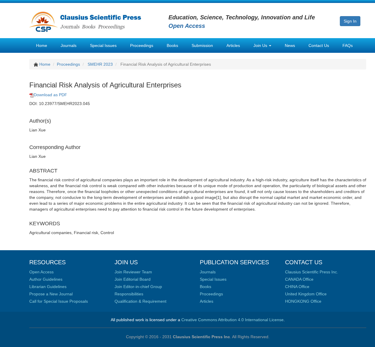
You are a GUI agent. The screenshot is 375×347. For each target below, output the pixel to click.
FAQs (347, 45)
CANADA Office (299, 279)
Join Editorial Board (133, 279)
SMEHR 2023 (100, 64)
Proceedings (141, 45)
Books (172, 45)
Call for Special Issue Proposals (58, 301)
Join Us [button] (260, 45)
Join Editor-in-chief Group (138, 286)
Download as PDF (50, 94)
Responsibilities (129, 294)
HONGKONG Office (303, 301)
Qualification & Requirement (140, 301)
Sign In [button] (350, 21)
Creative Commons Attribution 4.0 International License (232, 319)
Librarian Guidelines (48, 286)
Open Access (41, 272)
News (290, 45)
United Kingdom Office (306, 294)
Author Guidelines (45, 279)
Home (41, 45)
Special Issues (103, 45)
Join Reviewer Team (133, 272)
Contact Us (318, 45)
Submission (202, 45)
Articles (233, 45)
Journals (68, 45)
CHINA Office (297, 286)
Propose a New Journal (51, 294)
